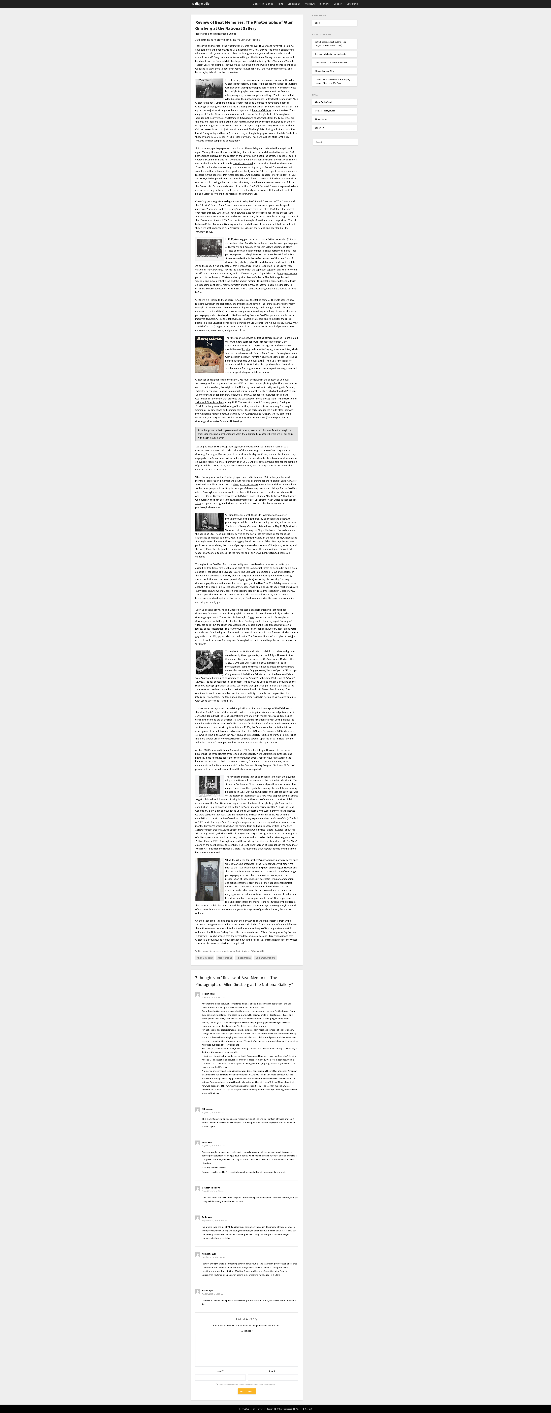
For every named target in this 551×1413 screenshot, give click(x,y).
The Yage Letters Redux (245, 484)
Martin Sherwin (274, 159)
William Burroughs (265, 957)
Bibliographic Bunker (263, 3)
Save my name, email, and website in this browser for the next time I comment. (247, 1384)
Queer (251, 617)
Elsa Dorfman (243, 136)
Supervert (319, 127)
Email (273, 1371)
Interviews (309, 3)
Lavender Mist (251, 68)
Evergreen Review (287, 273)
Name (220, 1371)
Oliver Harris (255, 784)
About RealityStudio (324, 102)
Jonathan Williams (261, 110)
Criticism (338, 3)
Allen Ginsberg (205, 957)
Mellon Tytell (225, 136)
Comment (247, 1330)
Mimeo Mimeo (321, 119)
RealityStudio (200, 4)
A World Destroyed (243, 163)
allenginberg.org (234, 95)
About (298, 1409)
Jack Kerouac (225, 957)
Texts (280, 3)
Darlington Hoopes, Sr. (235, 174)
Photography (244, 957)
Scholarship (352, 3)
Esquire (246, 349)
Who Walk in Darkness (270, 810)
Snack (317, 22)
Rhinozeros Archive (338, 62)
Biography (324, 3)
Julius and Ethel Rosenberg (209, 402)
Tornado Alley (328, 71)
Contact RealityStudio (325, 110)
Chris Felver (211, 136)
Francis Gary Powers (221, 205)
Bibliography (294, 3)
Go (196, 814)
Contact (308, 1409)
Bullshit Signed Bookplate (334, 54)
